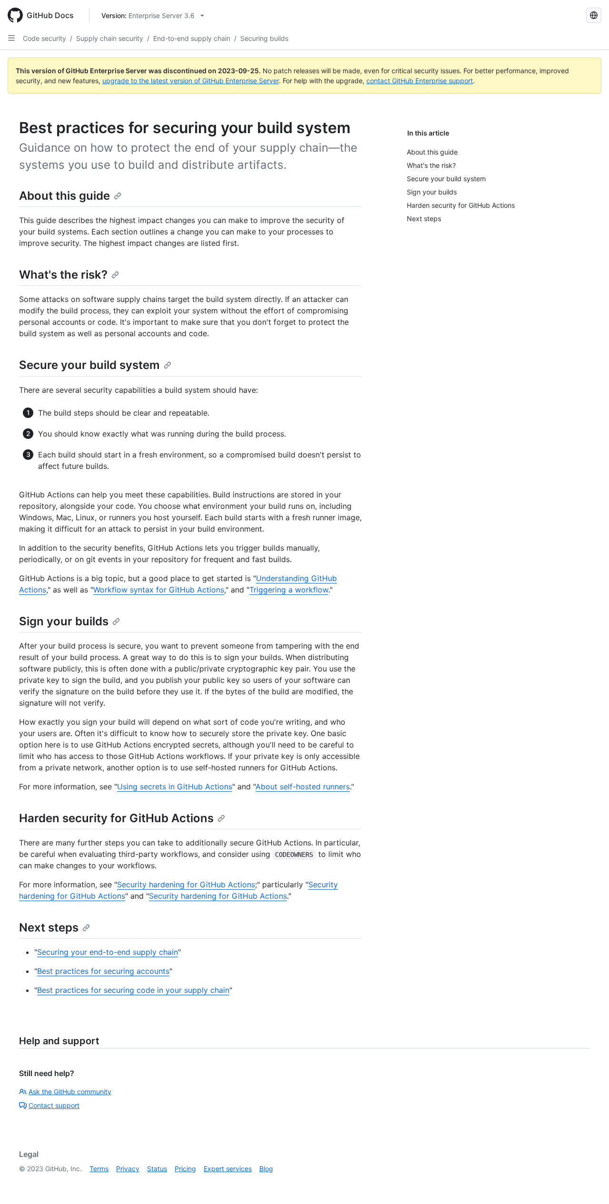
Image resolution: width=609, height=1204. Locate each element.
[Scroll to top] (588, 1183)
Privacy (127, 1169)
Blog (266, 1169)
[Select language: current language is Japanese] (593, 15)
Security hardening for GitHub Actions (186, 884)
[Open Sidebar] (11, 38)
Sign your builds (63, 621)
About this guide (64, 196)
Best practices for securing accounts (103, 971)
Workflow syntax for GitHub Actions (158, 589)
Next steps (49, 927)
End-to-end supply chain (191, 38)
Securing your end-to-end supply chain (107, 952)
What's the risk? (63, 275)
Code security (44, 38)
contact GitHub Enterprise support (419, 81)
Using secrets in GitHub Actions (174, 786)
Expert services (228, 1169)
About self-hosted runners (302, 786)
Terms (98, 1169)
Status (157, 1169)
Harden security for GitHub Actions (116, 818)
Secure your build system (89, 365)
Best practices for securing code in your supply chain (133, 990)
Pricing (185, 1169)
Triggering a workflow (288, 589)
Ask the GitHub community (70, 1091)
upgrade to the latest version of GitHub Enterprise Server (190, 81)
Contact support (54, 1105)
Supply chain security (109, 38)
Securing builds (264, 38)
